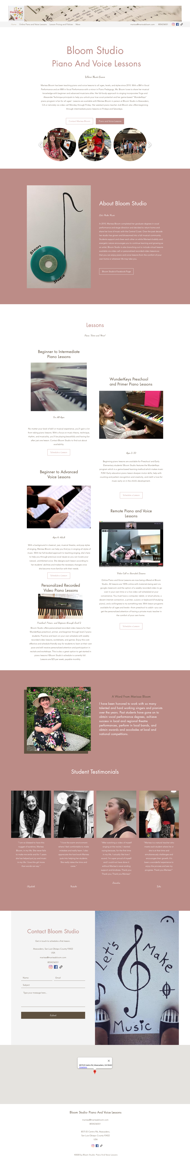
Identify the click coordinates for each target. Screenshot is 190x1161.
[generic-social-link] (181, 24)
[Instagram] (173, 24)
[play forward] (149, 144)
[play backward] (40, 144)
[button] (59, 144)
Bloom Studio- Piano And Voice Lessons (95, 1112)
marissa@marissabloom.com (142, 24)
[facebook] (177, 24)
